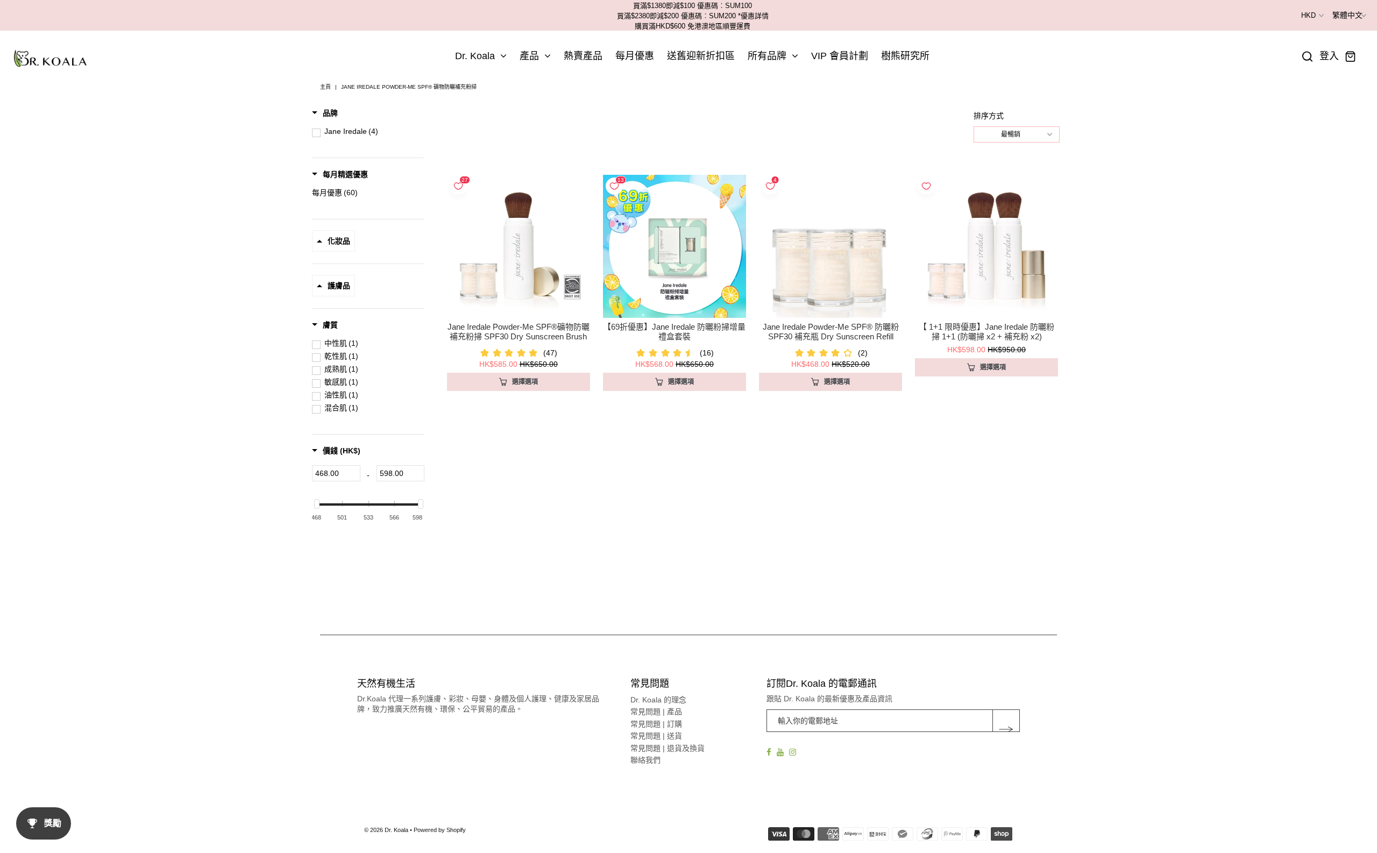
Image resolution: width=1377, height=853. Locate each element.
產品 (529, 56)
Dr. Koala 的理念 (658, 699)
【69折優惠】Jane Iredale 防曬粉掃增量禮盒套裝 (674, 331)
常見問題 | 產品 (656, 711)
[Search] (1307, 56)
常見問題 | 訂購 (656, 724)
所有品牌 (767, 56)
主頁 (325, 87)
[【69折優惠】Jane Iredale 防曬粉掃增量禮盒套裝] (674, 246)
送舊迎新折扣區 (701, 56)
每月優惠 (634, 56)
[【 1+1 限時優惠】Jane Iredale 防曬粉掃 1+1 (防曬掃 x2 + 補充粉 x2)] (986, 246)
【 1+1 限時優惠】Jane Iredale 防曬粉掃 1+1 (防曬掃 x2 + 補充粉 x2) (986, 331)
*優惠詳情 (753, 16)
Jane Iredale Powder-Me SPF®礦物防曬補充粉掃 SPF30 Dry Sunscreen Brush (519, 331)
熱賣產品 (583, 56)
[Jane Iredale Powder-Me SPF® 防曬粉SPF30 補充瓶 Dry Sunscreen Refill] (830, 246)
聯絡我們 (645, 760)
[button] (325, 113)
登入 (1329, 56)
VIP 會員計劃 (839, 56)
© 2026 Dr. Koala (386, 830)
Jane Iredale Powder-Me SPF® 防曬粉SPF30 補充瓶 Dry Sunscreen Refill (831, 331)
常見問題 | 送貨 (656, 735)
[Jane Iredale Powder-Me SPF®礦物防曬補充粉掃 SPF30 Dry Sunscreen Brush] (518, 246)
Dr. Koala (475, 56)
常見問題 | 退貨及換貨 (667, 748)
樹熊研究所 (905, 56)
